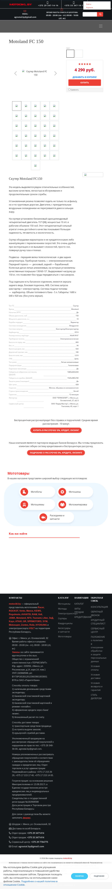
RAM (34, 614)
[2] (82, 63)
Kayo (11, 621)
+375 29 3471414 (35, 833)
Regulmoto (14, 614)
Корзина (89, 7)
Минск (29, 611)
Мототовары (18, 473)
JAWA (12, 618)
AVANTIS (26, 614)
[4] (87, 63)
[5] (90, 63)
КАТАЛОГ (79, 603)
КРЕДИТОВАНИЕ (83, 617)
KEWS (37, 611)
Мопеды (62, 608)
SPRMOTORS (34, 621)
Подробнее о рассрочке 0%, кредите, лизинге (56, 452)
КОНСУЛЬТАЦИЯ (99, 606)
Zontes (24, 625)
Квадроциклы (65, 623)
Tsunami (37, 618)
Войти (88, 4)
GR (24, 621)
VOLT (32, 628)
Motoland (21, 618)
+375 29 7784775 (39, 841)
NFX (29, 618)
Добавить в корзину (85, 76)
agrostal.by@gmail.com (25, 17)
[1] (79, 63)
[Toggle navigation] (101, 26)
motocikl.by (15, 604)
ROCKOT (13, 611)
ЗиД (51, 618)
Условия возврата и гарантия (96, 686)
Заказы (16, 652)
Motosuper (14, 625)
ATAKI (18, 621)
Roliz (32, 625)
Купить (84, 82)
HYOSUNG (41, 625)
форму (26, 818)
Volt (40, 614)
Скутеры (62, 618)
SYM (45, 621)
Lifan (45, 618)
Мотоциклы (64, 603)
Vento (22, 611)
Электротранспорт (68, 613)
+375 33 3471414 (35, 837)
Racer (41, 607)
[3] (85, 63)
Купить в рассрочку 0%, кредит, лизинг (56, 430)
